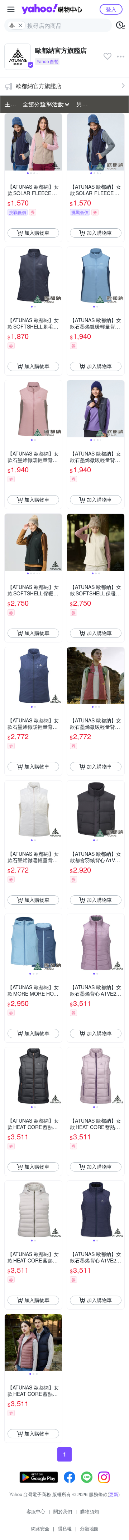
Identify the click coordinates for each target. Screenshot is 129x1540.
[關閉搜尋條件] (20, 25)
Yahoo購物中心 (52, 9)
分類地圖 (89, 1528)
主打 (10, 104)
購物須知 (89, 1511)
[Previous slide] (9, 142)
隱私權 (65, 1528)
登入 (111, 9)
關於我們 (62, 1511)
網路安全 (40, 1528)
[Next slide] (57, 142)
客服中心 (36, 1511)
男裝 (82, 104)
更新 (113, 1494)
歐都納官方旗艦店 (39, 86)
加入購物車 (36, 232)
